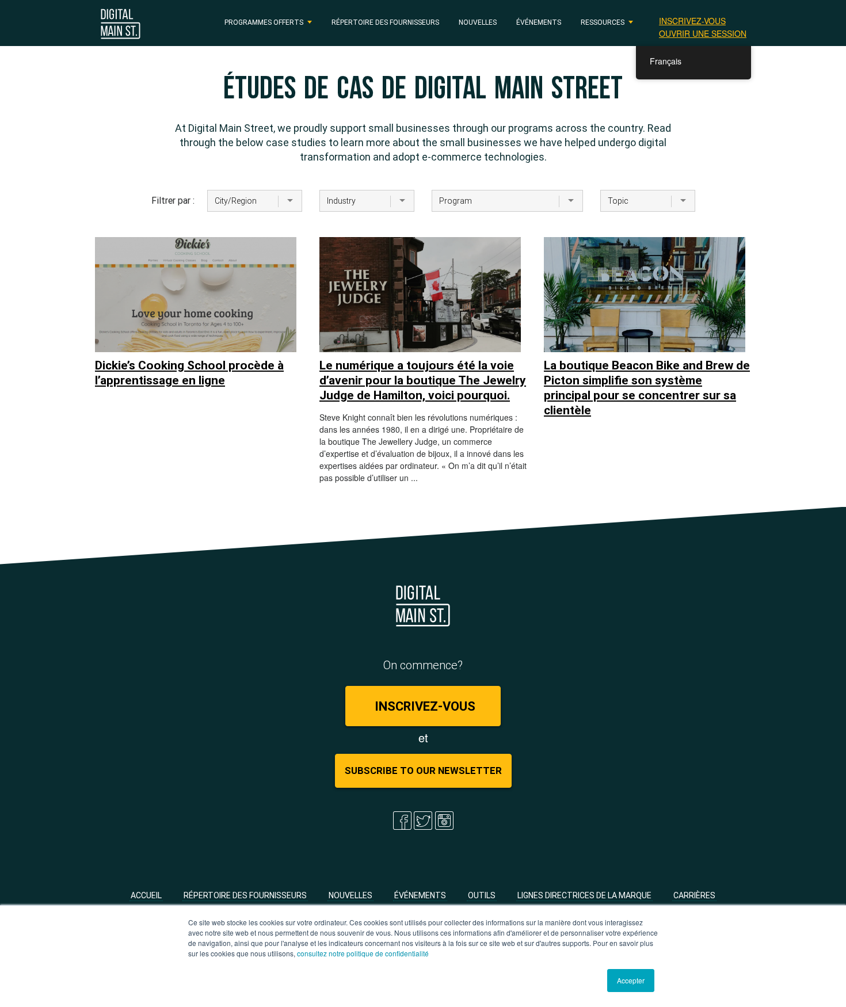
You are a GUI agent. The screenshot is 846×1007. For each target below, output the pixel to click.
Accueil (146, 895)
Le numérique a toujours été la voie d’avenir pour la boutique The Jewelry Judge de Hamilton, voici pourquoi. (422, 380)
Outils (482, 895)
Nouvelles (478, 22)
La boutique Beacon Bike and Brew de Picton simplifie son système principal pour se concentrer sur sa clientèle (647, 388)
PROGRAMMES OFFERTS (263, 22)
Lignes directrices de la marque (584, 895)
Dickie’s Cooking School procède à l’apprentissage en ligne (189, 373)
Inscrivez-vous (692, 20)
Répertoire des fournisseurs (385, 22)
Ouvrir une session (702, 33)
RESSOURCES (602, 22)
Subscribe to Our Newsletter (423, 770)
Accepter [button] (631, 980)
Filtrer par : (170, 200)
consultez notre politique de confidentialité (363, 953)
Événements (538, 22)
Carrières (694, 895)
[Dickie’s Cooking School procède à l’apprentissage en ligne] (195, 294)
